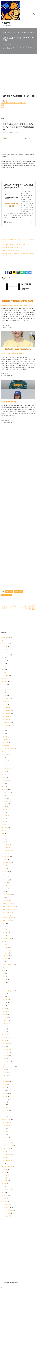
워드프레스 (5, 1169)
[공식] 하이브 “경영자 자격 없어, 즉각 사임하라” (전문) (16, 305)
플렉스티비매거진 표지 (9, 1067)
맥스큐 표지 (6, 1043)
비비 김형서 (6, 649)
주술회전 (5, 1157)
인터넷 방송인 (5, 856)
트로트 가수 (6, 655)
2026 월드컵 (5, 880)
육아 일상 (4, 804)
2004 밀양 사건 (7, 900)
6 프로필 (3, 1201)
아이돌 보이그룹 (6, 722)
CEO (3, 830)
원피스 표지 (7, 1148)
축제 (4, 821)
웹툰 (4, 1151)
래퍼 (3, 678)
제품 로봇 (5, 1084)
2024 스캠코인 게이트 (9, 909)
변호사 (5, 979)
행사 (3, 807)
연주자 (4, 772)
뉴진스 (5, 704)
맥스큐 (4, 1040)
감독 (3, 658)
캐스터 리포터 (5, 745)
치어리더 (4, 859)
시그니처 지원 (6, 710)
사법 (3, 973)
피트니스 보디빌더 (8, 850)
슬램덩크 (5, 1131)
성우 (3, 693)
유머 (3, 795)
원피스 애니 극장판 (9, 1146)
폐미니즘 (5, 947)
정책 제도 (5, 1110)
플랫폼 (5, 1096)
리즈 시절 (4, 681)
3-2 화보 (3, 1070)
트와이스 (5, 719)
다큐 (3, 669)
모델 (3, 842)
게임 (3, 783)
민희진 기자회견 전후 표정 (8, 402)
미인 (3, 786)
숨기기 (6, 101)
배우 (3, 687)
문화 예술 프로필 (6, 1204)
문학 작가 (4, 760)
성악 (3, 766)
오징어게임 (6, 675)
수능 (4, 967)
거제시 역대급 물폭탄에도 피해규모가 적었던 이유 (15, 244)
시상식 (5, 815)
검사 (4, 976)
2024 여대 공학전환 (8, 964)
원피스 (5, 1137)
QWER (5, 701)
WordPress (24, 1344)
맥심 (3, 1046)
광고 (3, 663)
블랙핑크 (5, 707)
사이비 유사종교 (6, 1189)
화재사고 (5, 932)
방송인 (4, 684)
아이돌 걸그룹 (5, 698)
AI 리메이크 (6, 1081)
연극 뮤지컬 (5, 769)
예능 (3, 733)
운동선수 (4, 883)
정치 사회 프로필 (6, 1213)
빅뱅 (4, 728)
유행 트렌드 (5, 801)
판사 (4, 982)
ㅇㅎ (3, 1090)
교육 (3, 961)
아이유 (5, 652)
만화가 (4, 839)
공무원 (5, 1011)
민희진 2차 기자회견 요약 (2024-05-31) (12, 353)
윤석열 (6, 1023)
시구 (4, 812)
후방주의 (5, 1099)
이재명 (6, 1026)
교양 (3, 666)
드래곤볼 (5, 1125)
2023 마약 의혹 (7, 938)
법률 (3, 1163)
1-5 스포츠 (4, 877)
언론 (3, 985)
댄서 (3, 836)
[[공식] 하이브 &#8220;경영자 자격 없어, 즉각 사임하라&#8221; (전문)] (18, 301)
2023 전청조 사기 (7, 903)
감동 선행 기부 (6, 780)
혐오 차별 (4, 944)
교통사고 (5, 929)
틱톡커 (4, 868)
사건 (30, 47)
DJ (3, 833)
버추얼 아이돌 (5, 690)
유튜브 (4, 798)
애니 (4, 1134)
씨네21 (4, 1058)
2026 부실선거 (7, 920)
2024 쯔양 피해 (7, 912)
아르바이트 (6, 999)
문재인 (6, 1020)
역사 (3, 1192)
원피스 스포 (7, 1143)
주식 (4, 1113)
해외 (3, 751)
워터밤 (5, 818)
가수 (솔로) (5, 643)
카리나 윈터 (6, 716)
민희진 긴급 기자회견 (6, 594)
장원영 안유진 (6, 713)
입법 (3, 988)
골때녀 (5, 739)
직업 (3, 996)
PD (3, 640)
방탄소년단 (6, 725)
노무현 (6, 1017)
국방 (3, 970)
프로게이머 (5, 871)
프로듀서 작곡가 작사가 (8, 748)
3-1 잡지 (3, 1032)
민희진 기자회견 (18, 591)
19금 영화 (5, 1093)
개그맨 (4, 660)
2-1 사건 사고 (13, 47)
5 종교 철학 (4, 1181)
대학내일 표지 (6, 1037)
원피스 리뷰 (7, 1140)
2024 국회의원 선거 (8, 991)
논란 (3, 891)
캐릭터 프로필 (6, 1160)
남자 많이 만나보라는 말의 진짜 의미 (11, 247)
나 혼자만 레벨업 (7, 1122)
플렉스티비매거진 (6, 1064)
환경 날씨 (4, 953)
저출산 (4, 994)
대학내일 (4, 1034)
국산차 (5, 1175)
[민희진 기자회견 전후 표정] (18, 398)
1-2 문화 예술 (4, 754)
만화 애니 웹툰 (6, 1119)
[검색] (34, 14)
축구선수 (5, 885)
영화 (3, 731)
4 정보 (3, 1075)
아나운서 (4, 696)
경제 (3, 1102)
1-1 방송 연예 (6, 47)
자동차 (4, 1172)
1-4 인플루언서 (5, 827)
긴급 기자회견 (9, 591)
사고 (3, 926)
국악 (3, 757)
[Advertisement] (18, 75)
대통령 (5, 1014)
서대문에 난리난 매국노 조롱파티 (10, 250)
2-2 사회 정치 (4, 956)
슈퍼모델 (5, 847)
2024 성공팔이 (7, 894)
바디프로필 (5, 789)
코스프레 (4, 865)
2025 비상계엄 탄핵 (8, 918)
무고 (4, 923)
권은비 (5, 646)
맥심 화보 (5, 1055)
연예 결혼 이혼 (6, 792)
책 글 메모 (4, 1195)
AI (2, 1078)
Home (5, 32)
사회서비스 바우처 (7, 1166)
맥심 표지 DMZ (7, 1049)
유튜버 (4, 853)
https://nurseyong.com (7, 1288)
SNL (4, 736)
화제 (3, 824)
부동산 (5, 1108)
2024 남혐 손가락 (8, 950)
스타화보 (4, 1072)
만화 (4, 1128)
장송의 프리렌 (6, 1154)
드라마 (4, 672)
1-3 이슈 (3, 777)
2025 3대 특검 (7, 915)
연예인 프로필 (5, 1207)
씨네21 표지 (6, 1061)
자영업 (5, 1002)
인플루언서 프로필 (7, 1210)
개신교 (4, 1184)
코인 (4, 1116)
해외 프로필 (5, 1216)
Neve (11, 1344)
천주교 (4, 1198)
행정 (3, 1008)
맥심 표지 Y (6, 1052)
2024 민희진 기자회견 (22, 47)
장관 (4, 1029)
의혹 (3, 935)
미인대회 (5, 809)
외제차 (5, 1178)
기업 (4, 1105)
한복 (3, 774)
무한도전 (5, 742)
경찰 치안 (4, 959)
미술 (3, 763)
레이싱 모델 (6, 845)
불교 (3, 1186)
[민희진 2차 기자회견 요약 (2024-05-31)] (18, 350)
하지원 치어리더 (7, 862)
